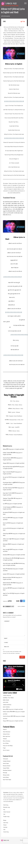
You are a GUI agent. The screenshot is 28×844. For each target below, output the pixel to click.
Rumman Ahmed (6, 765)
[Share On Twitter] (24, 601)
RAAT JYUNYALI (6, 707)
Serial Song (6, 832)
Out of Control (6, 750)
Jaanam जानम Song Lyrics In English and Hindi (13, 574)
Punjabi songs (6, 816)
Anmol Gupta (6, 763)
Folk (4, 829)
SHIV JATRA (5, 702)
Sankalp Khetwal (6, 761)
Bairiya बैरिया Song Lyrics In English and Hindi (13, 449)
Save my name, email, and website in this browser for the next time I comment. (12, 652)
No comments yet (8, 606)
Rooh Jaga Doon (6, 736)
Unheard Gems (6, 734)
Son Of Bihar (6, 743)
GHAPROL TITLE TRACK (8, 697)
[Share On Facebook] (21, 601)
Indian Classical (6, 812)
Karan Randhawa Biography (9, 5)
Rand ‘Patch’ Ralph (7, 779)
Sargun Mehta (6, 768)
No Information (6, 16)
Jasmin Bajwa (6, 777)
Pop (4, 809)
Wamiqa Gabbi (6, 775)
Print (23, 21)
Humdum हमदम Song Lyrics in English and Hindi (14, 554)
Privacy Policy (23, 840)
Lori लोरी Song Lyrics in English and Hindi (12, 503)
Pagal (4, 748)
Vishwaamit (5, 758)
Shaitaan (5, 738)
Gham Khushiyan (6, 731)
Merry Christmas (6, 741)
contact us (18, 799)
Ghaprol (5, 729)
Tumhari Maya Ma (7, 695)
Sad (4, 814)
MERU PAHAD (6, 700)
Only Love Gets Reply (8, 745)
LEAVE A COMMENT (21, 606)
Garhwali (5, 827)
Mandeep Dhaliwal (7, 770)
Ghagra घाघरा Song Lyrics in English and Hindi (13, 463)
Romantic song (6, 807)
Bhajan (4, 820)
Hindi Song (5, 805)
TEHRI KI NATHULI (7, 704)
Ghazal (4, 825)
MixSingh (5, 772)
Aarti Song (5, 822)
